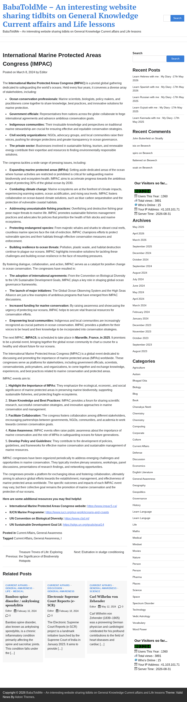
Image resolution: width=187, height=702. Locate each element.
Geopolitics (139, 491)
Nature (136, 557)
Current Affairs (26, 532)
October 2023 (140, 338)
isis (134, 145)
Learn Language (142, 511)
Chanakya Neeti (142, 406)
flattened (138, 160)
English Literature (143, 472)
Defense (137, 452)
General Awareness (49, 532)
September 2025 (142, 246)
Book (135, 400)
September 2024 (142, 266)
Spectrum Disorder (143, 603)
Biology (137, 387)
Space (136, 596)
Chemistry (138, 413)
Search (137, 53)
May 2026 (138, 226)
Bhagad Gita (140, 380)
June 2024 (139, 285)
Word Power (140, 629)
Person (137, 563)
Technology (139, 609)
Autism (136, 374)
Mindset (137, 544)
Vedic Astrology (141, 616)
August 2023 (140, 351)
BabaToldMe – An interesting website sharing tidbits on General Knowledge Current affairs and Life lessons (70, 15)
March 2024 (139, 305)
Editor (43, 72)
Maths (136, 531)
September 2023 (142, 344)
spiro (135, 152)
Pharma (137, 577)
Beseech (146, 145)
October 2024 (140, 259)
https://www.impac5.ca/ (102, 506)
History (137, 505)
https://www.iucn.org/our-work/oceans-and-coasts (77, 512)
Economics (139, 465)
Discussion (54, 588)
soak (135, 167)
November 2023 (142, 331)
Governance (140, 498)
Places (136, 583)
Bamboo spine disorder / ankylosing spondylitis (22, 600)
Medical (18, 591)
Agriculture (139, 367)
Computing (139, 426)
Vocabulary (139, 622)
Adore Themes (24, 697)
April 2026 (138, 233)
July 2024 (138, 279)
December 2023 (142, 325)
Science (95, 591)
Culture (137, 439)
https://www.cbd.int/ (76, 518)
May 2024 (138, 292)
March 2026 (139, 239)
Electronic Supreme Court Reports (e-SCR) (63, 600)
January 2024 (140, 318)
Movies (137, 550)
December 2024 (142, 253)
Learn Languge (141, 518)
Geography (139, 485)
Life (7, 591)
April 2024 (138, 298)
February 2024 (141, 311)
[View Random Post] (179, 39)
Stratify (159, 138)
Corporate (138, 432)
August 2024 (140, 272)
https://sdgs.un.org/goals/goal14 (83, 524)
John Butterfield (142, 138)
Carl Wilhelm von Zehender (104, 598)
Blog (135, 393)
